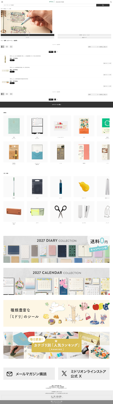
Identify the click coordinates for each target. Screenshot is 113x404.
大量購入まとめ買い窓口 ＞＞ (56, 397)
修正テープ (84, 37)
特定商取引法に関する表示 (63, 393)
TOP (1, 8)
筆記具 (5, 8)
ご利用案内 (53, 391)
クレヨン (27, 37)
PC (61, 401)
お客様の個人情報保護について (51, 393)
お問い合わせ (59, 391)
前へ (51, 51)
